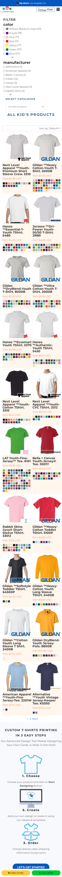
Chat (49, 9)
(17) (14, 37)
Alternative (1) (14, 66)
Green (13, 49)
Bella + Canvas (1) (16, 74)
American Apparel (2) (18, 70)
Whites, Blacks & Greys (22, 28)
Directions (16, 873)
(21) (14, 41)
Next (35, 718)
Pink (12, 37)
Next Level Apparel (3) (19, 86)
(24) (14, 53)
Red (11, 41)
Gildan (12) (12, 78)
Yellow (13, 45)
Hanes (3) (11, 82)
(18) (15, 33)
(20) (15, 49)
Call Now (47, 873)
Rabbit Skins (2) (15, 90)
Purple (13, 33)
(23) (25, 28)
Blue (12, 53)
